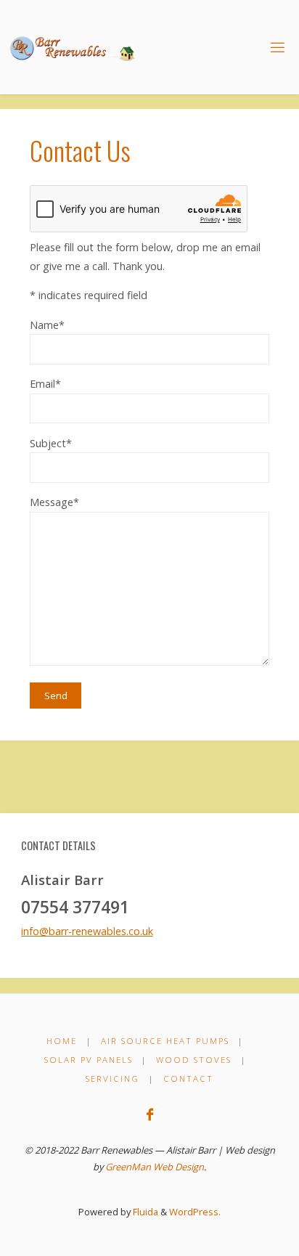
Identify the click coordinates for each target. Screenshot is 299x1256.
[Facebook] (149, 1114)
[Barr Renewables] (75, 47)
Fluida (144, 1211)
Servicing (112, 1078)
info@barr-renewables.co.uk (87, 931)
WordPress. (195, 1211)
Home (61, 1040)
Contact (188, 1078)
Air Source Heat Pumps (165, 1040)
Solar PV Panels (88, 1059)
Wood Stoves (194, 1059)
